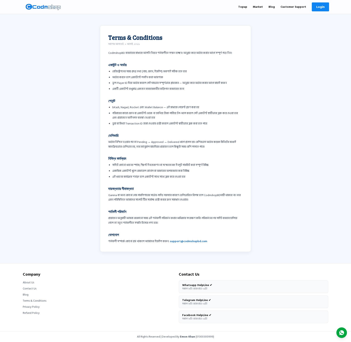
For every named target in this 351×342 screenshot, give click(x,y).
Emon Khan (187, 336)
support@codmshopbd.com (188, 241)
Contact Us (29, 289)
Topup (242, 6)
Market (258, 6)
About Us (28, 283)
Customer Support (293, 6)
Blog (272, 6)
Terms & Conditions (34, 301)
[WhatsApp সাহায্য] (341, 332)
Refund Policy (31, 313)
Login (320, 7)
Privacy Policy (31, 307)
